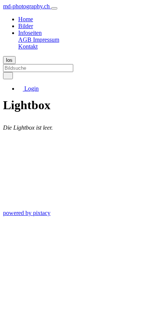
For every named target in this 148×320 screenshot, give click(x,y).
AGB (25, 39)
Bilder (25, 26)
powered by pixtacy (26, 213)
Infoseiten (30, 33)
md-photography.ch (27, 6)
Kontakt (28, 46)
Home (25, 19)
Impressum (46, 39)
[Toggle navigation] (54, 8)
